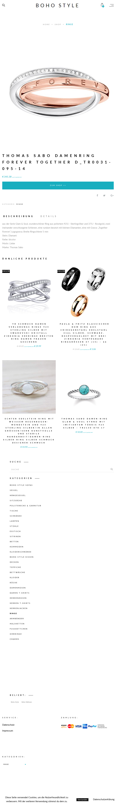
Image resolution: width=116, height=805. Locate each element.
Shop (58, 24)
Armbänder (17, 618)
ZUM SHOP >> (58, 185)
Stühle (14, 526)
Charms (14, 639)
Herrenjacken (19, 608)
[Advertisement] (62, 668)
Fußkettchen (19, 629)
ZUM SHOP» (29, 296)
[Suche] (112, 469)
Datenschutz (8, 725)
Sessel (14, 490)
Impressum (7, 731)
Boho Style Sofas (21, 485)
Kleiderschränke (21, 552)
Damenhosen (18, 588)
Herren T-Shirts (20, 603)
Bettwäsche (17, 572)
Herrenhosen (18, 598)
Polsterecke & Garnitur (25, 506)
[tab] (20, 216)
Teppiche (15, 567)
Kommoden (17, 547)
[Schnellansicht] (42, 290)
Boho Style (15, 702)
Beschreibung (18, 216)
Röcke (14, 583)
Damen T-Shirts (20, 593)
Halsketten (17, 624)
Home (47, 24)
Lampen (14, 521)
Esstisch (15, 531)
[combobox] (14, 764)
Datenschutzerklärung (103, 799)
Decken (14, 562)
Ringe (69, 24)
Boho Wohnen (27, 702)
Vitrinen (15, 536)
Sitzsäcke (16, 500)
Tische (14, 511)
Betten (14, 542)
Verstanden (82, 800)
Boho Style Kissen (22, 557)
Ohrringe (16, 634)
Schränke (16, 516)
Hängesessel (18, 495)
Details (48, 216)
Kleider (14, 577)
